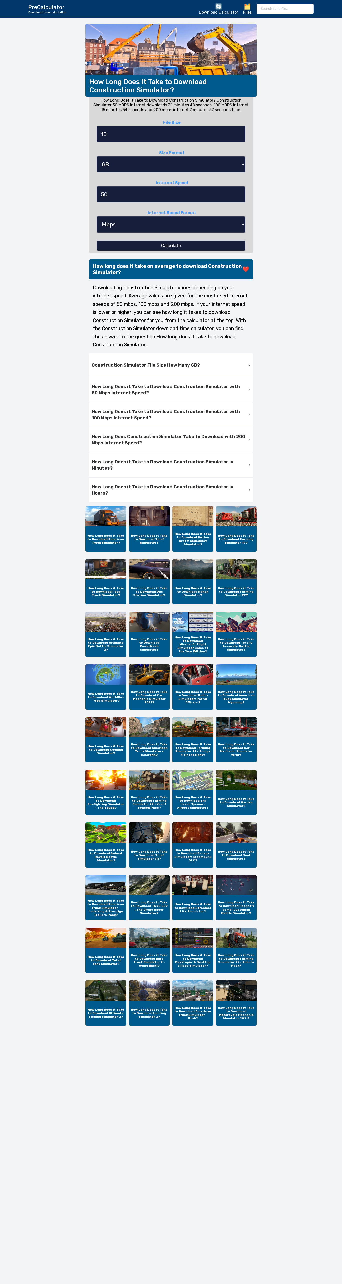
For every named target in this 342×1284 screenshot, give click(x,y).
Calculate (171, 245)
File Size (172, 122)
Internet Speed (172, 182)
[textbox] (285, 9)
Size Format (172, 152)
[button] (171, 365)
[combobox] (285, 9)
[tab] (171, 365)
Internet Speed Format (172, 212)
